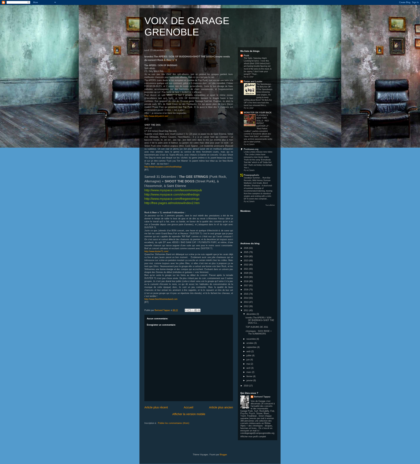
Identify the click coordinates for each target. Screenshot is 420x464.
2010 (246, 385)
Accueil (188, 407)
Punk (246, 55)
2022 (246, 264)
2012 (246, 306)
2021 (246, 269)
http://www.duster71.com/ (156, 251)
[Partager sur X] (192, 310)
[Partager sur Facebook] (195, 310)
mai (248, 364)
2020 (246, 273)
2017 (246, 285)
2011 (246, 310)
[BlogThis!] (189, 310)
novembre (251, 339)
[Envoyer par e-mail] (186, 310)
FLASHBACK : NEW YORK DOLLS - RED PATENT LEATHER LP (262, 120)
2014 (246, 298)
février (249, 376)
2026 (246, 248)
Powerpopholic (251, 175)
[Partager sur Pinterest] (198, 310)
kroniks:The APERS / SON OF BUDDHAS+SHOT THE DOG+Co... (260, 320)
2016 (246, 289)
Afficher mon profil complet (253, 436)
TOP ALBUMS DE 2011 (257, 327)
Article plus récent (156, 407)
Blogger (223, 454)
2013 (246, 302)
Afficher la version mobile (188, 414)
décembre (251, 314)
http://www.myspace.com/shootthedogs (163, 166)
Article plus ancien (221, 407)
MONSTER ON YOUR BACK (258, 112)
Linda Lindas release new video (258, 152)
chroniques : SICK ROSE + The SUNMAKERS (259, 332)
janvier (249, 380)
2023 (246, 260)
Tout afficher (270, 205)
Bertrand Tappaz (262, 396)
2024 (246, 256)
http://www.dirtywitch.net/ (156, 116)
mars (249, 372)
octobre (250, 343)
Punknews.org (251, 149)
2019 (246, 277)
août (248, 351)
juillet (249, 355)
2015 (246, 294)
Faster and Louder (253, 81)
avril (248, 368)
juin (248, 359)
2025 (246, 252)
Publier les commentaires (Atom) (173, 423)
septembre (251, 347)
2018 (246, 281)
